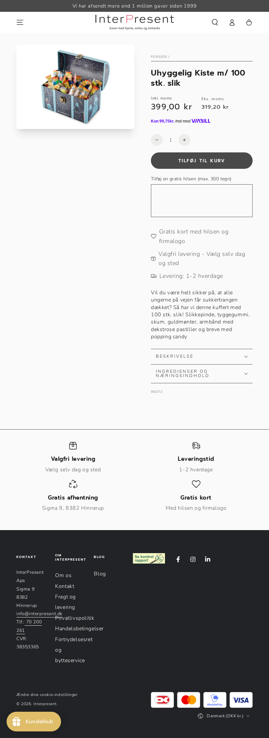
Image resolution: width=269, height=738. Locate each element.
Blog (100, 573)
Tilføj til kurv (201, 161)
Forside (159, 57)
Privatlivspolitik (74, 618)
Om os (63, 575)
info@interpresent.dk (39, 614)
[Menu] (20, 22)
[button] (214, 22)
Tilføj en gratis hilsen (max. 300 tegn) (191, 179)
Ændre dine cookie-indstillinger (47, 694)
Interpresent (45, 703)
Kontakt (64, 586)
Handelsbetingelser (79, 628)
